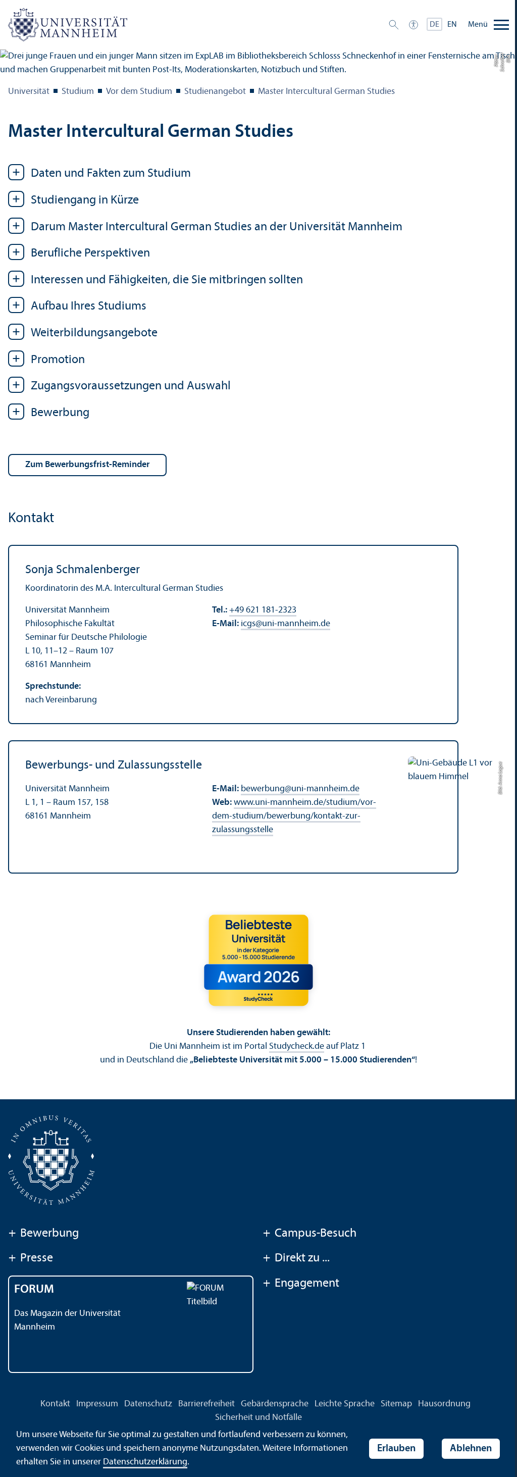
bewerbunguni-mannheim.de (300, 789)
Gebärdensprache (274, 1404)
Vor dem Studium (139, 91)
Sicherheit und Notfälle (258, 1417)
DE (434, 25)
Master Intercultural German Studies (326, 91)
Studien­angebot (215, 91)
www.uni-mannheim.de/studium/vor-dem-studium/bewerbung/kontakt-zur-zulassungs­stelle (294, 816)
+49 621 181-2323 (262, 610)
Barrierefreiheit (206, 1404)
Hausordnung (444, 1404)
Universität (28, 91)
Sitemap (396, 1404)
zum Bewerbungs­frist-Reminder (87, 465)
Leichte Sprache (345, 1404)
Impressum (97, 1404)
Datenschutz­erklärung (145, 1462)
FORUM (34, 1290)
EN (452, 25)
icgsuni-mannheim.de (285, 624)
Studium (78, 91)
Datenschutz (148, 1404)
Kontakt (55, 1404)
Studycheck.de (296, 1046)
